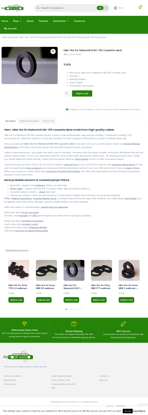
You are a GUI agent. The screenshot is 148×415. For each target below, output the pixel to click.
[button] (53, 51)
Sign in (121, 8)
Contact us (79, 21)
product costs (30, 224)
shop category (34, 168)
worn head (130, 198)
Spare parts (13, 37)
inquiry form (132, 168)
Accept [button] (127, 411)
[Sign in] (115, 8)
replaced (40, 185)
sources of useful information (63, 171)
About (30, 21)
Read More (139, 411)
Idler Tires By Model (38, 37)
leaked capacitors (22, 198)
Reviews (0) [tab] (48, 121)
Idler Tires (24, 37)
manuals (23, 215)
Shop (16, 21)
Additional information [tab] (29, 121)
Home (4, 21)
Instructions (59, 21)
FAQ (35, 215)
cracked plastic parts (45, 198)
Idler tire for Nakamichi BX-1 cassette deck (72, 288)
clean (42, 192)
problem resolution (32, 221)
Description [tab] (10, 121)
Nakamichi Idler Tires (58, 37)
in (106, 8)
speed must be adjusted (54, 207)
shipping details (38, 227)
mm (100, 8)
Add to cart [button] (16, 300)
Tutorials (43, 21)
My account (10, 28)
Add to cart (82, 93)
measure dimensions (123, 164)
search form (71, 164)
